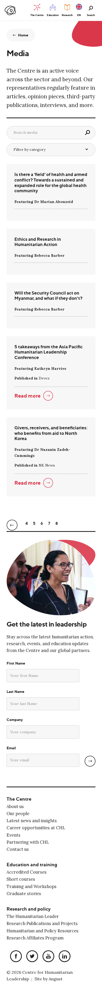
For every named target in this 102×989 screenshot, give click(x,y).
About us (15, 806)
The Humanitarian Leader (33, 916)
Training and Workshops (31, 886)
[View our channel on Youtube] (47, 956)
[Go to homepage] (10, 10)
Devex (44, 378)
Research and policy (28, 909)
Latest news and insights (32, 820)
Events (13, 835)
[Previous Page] (12, 526)
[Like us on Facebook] (15, 956)
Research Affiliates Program (35, 937)
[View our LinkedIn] (63, 956)
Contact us (18, 849)
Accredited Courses (27, 872)
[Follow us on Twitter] (31, 956)
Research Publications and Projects (42, 923)
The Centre (19, 799)
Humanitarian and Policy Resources (42, 930)
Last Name (15, 691)
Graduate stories (24, 893)
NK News (47, 465)
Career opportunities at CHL (36, 827)
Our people (18, 813)
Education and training (32, 865)
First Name (16, 663)
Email (11, 748)
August (56, 978)
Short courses (21, 879)
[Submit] (89, 761)
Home (23, 35)
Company (15, 719)
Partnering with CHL (28, 842)
